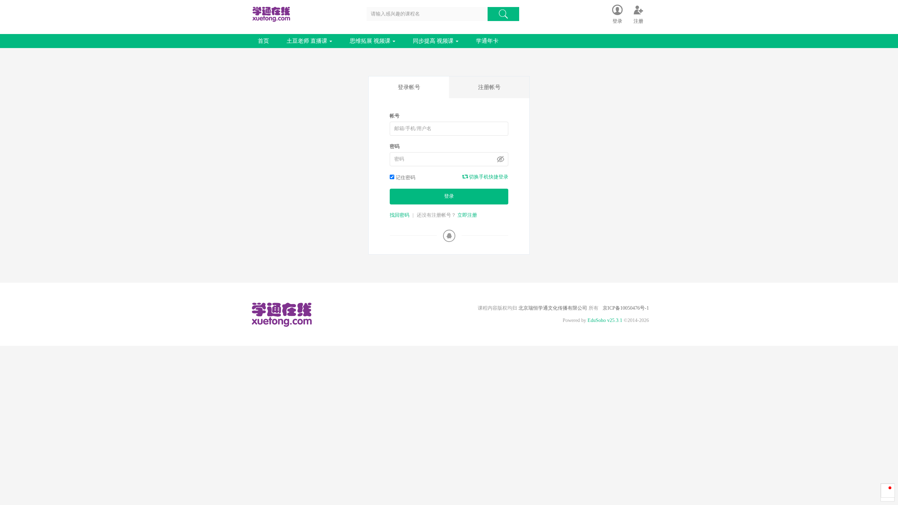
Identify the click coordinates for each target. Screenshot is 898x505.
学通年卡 (487, 41)
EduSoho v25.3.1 (605, 320)
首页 (263, 41)
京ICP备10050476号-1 (626, 308)
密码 (395, 146)
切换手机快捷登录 (488, 177)
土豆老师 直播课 (308, 41)
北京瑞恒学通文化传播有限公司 (553, 308)
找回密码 (399, 215)
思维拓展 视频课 (371, 41)
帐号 (395, 116)
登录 (449, 196)
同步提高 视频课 (434, 41)
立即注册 (467, 215)
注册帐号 (489, 87)
